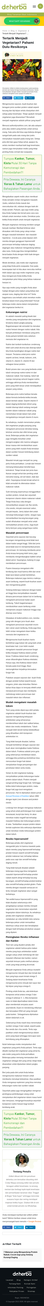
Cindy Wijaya (16, 55)
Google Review (34, 1221)
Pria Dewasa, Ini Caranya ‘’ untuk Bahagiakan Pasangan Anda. (22, 183)
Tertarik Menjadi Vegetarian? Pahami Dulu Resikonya (18, 42)
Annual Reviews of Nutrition (17, 796)
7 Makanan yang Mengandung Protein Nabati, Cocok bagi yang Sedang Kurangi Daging (20, 1254)
